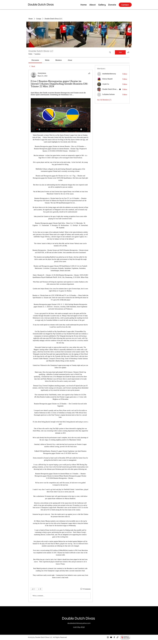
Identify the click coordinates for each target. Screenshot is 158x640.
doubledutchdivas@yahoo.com (79, 623)
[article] (60, 336)
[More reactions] (39, 589)
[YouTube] (111, 637)
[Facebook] (114, 637)
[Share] (89, 73)
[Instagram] (108, 637)
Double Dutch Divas (79, 618)
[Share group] (128, 52)
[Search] (110, 52)
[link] (35, 60)
